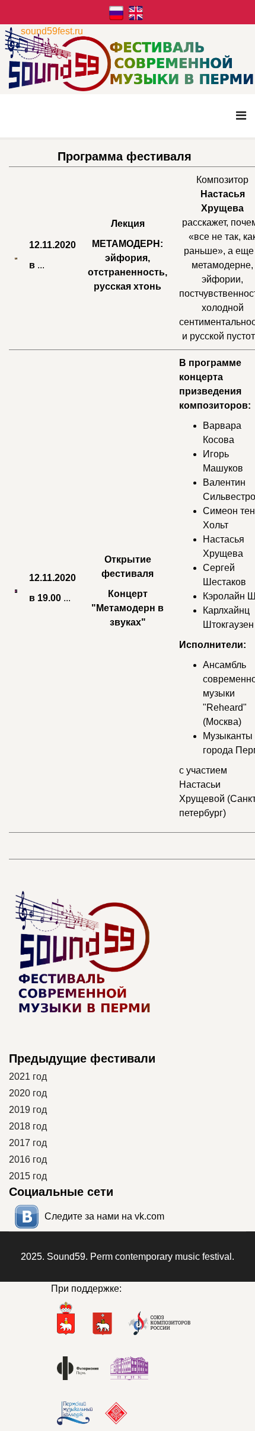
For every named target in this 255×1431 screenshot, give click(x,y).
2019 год (28, 1110)
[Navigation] (241, 115)
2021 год (28, 1076)
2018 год (28, 1126)
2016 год (28, 1159)
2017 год (28, 1143)
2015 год (28, 1176)
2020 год (28, 1093)
